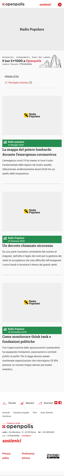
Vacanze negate (21, 412)
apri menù (60, 4)
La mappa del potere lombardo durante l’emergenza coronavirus (29, 152)
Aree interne (47, 412)
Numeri (30, 403)
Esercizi (48, 403)
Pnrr (35, 412)
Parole (12, 403)
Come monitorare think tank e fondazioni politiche (26, 339)
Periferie (6, 416)
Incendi (6, 412)
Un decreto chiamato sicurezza (27, 245)
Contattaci (26, 436)
